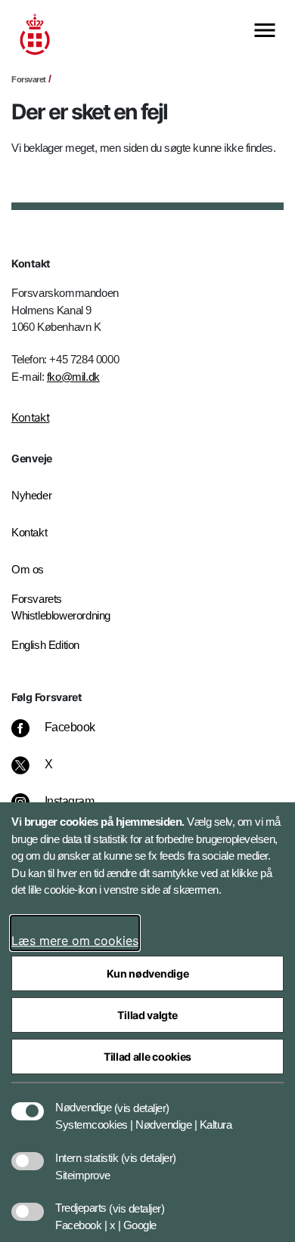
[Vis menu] (264, 31)
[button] (141, 1100)
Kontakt (30, 417)
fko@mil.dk (73, 376)
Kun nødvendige (148, 973)
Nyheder (31, 495)
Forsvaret (28, 79)
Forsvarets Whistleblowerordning (60, 607)
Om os (27, 569)
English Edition (45, 644)
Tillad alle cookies (147, 1056)
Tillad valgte (147, 1015)
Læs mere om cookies (74, 940)
